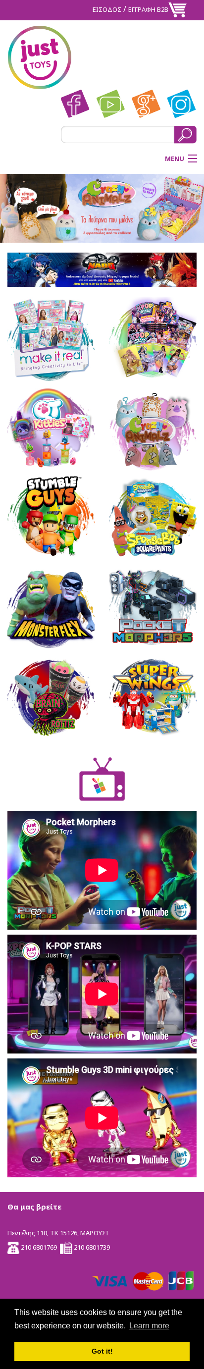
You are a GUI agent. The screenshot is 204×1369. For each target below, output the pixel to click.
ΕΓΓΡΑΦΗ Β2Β (148, 9)
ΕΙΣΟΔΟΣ (107, 9)
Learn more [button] (149, 1325)
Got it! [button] (102, 1351)
